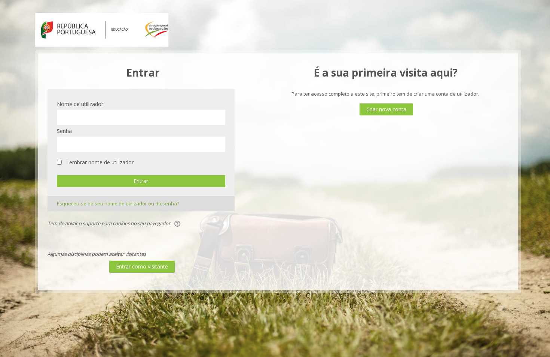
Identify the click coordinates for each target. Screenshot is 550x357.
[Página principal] (102, 29)
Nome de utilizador (80, 104)
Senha (64, 130)
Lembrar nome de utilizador (100, 162)
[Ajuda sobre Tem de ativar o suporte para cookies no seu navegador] (178, 223)
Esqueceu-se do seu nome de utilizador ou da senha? (118, 203)
